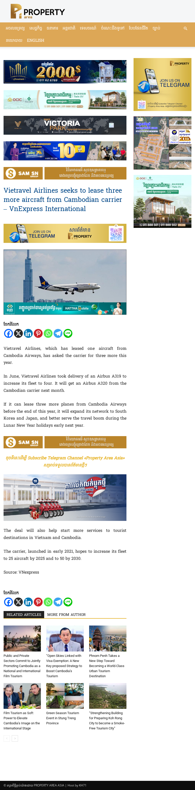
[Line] (67, 333)
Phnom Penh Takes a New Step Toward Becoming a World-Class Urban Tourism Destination (106, 666)
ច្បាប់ (156, 28)
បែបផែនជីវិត (138, 28)
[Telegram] (58, 333)
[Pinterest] (38, 333)
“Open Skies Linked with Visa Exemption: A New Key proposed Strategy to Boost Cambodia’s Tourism (64, 666)
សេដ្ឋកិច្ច (35, 28)
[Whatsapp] (48, 333)
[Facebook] (8, 333)
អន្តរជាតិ (69, 28)
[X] (18, 333)
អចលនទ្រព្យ (15, 28)
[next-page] (15, 738)
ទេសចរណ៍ (88, 28)
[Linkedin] (28, 333)
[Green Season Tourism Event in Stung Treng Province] (65, 696)
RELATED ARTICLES (24, 615)
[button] (185, 28)
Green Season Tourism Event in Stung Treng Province (62, 718)
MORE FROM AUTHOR (66, 615)
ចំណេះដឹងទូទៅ (112, 28)
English (35, 41)
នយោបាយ (14, 41)
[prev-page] (7, 738)
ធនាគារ (52, 28)
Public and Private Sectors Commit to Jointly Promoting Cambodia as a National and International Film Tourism (22, 666)
